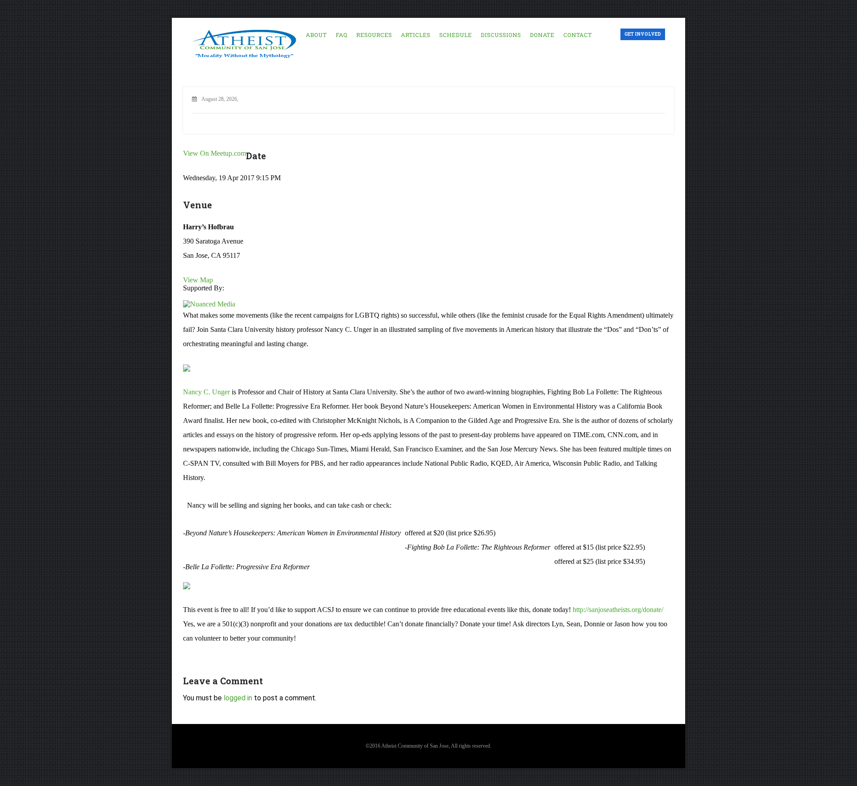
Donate (542, 35)
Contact (577, 35)
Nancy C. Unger (206, 392)
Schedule (455, 35)
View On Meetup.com (214, 153)
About (316, 35)
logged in (238, 698)
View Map (198, 280)
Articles (415, 35)
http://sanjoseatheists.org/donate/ (618, 609)
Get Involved (642, 34)
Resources (374, 35)
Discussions (501, 35)
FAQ (341, 35)
